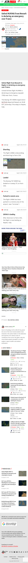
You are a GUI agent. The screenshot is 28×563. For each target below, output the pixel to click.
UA (18, 380)
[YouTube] (14, 552)
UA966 (16, 32)
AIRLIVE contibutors (14, 27)
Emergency (5, 10)
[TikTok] (21, 552)
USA (22, 375)
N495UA (15, 380)
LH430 (18, 432)
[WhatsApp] (24, 552)
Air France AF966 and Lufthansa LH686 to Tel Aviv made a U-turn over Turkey (17, 409)
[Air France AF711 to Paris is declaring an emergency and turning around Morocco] (22, 494)
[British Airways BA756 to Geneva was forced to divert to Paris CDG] (5, 385)
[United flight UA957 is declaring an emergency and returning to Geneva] (22, 473)
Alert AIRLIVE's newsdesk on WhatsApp (10, 546)
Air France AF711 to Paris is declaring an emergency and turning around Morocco (9, 493)
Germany (22, 357)
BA (12, 394)
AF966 (14, 418)
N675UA (13, 32)
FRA (12, 365)
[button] (3, 1)
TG (18, 365)
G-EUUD (21, 394)
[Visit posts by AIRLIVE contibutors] (3, 28)
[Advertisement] (14, 66)
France (16, 389)
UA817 (21, 380)
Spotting (12, 415)
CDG (9, 32)
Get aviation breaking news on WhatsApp (14, 4)
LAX (12, 380)
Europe (18, 357)
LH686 (19, 418)
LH (17, 418)
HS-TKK (15, 365)
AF (12, 418)
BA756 (14, 394)
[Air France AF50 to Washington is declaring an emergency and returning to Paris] (22, 483)
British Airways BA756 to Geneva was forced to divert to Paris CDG (18, 385)
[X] (12, 552)
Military (16, 402)
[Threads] (26, 552)
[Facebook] (10, 552)
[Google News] (17, 552)
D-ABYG (13, 432)
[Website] (25, 327)
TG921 (21, 365)
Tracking (12, 359)
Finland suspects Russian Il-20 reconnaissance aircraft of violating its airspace (18, 399)
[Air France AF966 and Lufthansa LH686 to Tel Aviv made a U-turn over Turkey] (5, 409)
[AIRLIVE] (10, 1)
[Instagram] (19, 552)
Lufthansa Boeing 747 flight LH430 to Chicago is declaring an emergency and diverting (18, 423)
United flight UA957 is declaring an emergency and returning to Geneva (9, 473)
